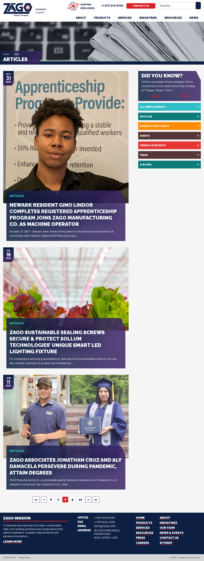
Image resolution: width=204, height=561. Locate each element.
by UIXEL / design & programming (185, 557)
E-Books (145, 164)
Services (125, 17)
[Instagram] (103, 557)
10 (80, 499)
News (193, 17)
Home (6, 54)
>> (95, 499)
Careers (142, 542)
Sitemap (166, 542)
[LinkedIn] (100, 557)
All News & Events (152, 106)
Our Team (167, 527)
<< (36, 499)
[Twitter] (97, 557)
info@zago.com (105, 526)
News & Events (171, 532)
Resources (173, 17)
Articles (146, 116)
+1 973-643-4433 (104, 522)
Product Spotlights (154, 126)
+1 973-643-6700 (112, 5)
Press (144, 155)
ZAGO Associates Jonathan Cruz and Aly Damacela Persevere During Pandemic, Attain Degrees (65, 466)
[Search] (198, 5)
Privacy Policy (24, 557)
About (81, 17)
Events (145, 135)
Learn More (12, 541)
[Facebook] (94, 557)
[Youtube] (105, 557)
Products (102, 17)
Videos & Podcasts (153, 145)
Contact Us (141, 5)
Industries (148, 17)
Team (184, 96)
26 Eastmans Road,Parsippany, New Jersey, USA (107, 534)
